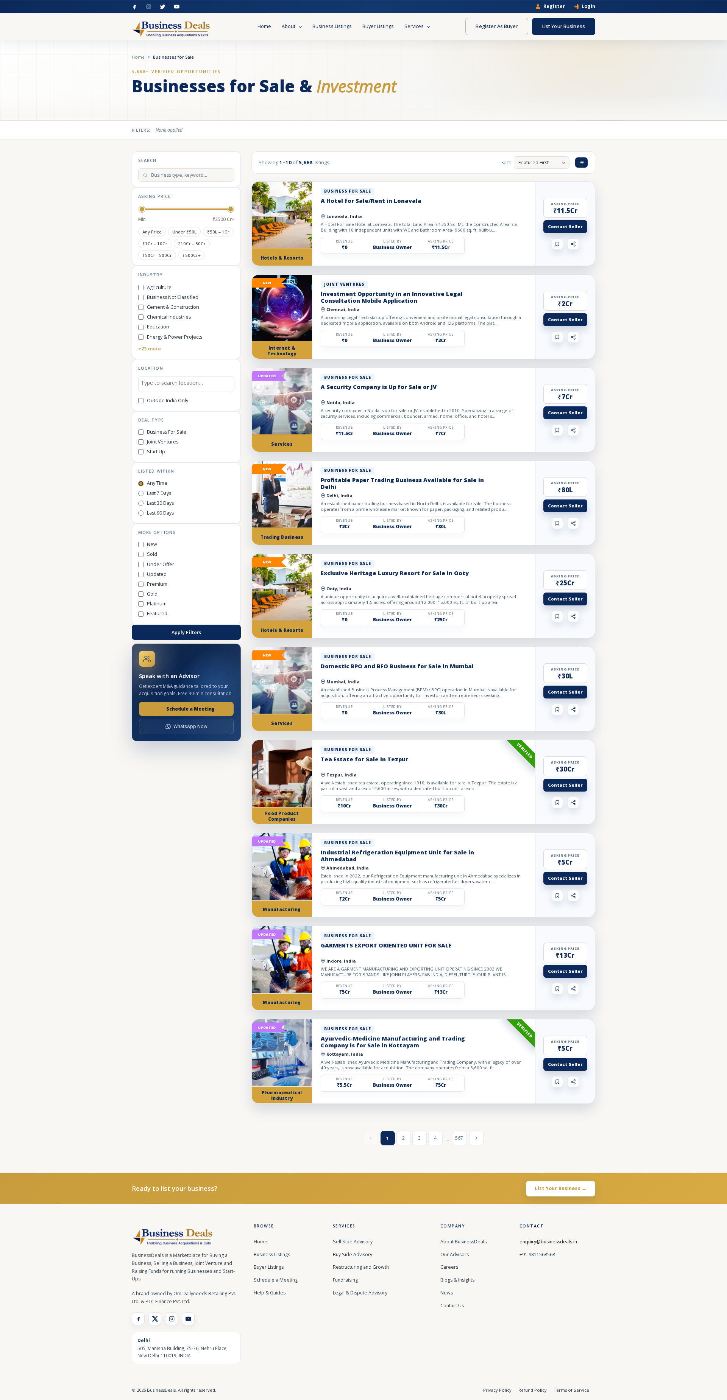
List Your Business (563, 26)
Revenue (344, 241)
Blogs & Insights (457, 1280)
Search (147, 160)
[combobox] (186, 384)
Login (588, 6)
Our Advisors (454, 1254)
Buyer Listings (378, 26)
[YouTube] (176, 6)
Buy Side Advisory (352, 1254)
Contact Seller (565, 226)
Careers (449, 1267)
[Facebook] (134, 6)
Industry (150, 274)
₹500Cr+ (192, 255)
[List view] (581, 162)
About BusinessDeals (463, 1241)
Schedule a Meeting (190, 709)
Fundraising (345, 1280)
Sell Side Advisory (353, 1241)
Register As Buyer (497, 26)
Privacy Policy (497, 1390)
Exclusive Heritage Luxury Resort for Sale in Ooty (395, 573)
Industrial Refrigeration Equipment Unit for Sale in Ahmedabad (397, 855)
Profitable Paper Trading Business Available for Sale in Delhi (402, 483)
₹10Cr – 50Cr (192, 243)
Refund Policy (532, 1390)
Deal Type (151, 420)
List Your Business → (561, 1188)
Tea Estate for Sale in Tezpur (364, 759)
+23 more (149, 348)
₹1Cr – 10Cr (154, 243)
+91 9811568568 (537, 1254)
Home (264, 26)
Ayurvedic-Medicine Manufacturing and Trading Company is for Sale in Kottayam (393, 1041)
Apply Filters (186, 632)
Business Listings (332, 26)
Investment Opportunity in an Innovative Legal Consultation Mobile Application (392, 297)
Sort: (506, 162)
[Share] (573, 244)
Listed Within (156, 471)
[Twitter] (162, 6)
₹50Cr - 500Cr (157, 255)
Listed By (392, 241)
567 (459, 1138)
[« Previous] (371, 1138)
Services (414, 26)
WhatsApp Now (190, 726)
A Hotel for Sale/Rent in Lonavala (371, 200)
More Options (157, 532)
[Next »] (476, 1138)
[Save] (557, 244)
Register (554, 6)
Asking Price (154, 196)
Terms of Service (571, 1390)
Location (150, 368)
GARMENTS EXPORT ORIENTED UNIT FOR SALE (386, 945)
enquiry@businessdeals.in (548, 1241)
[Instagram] (148, 6)
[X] (154, 1318)
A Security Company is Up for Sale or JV (379, 386)
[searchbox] (186, 384)
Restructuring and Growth (361, 1267)
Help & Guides (269, 1293)
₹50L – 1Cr (218, 232)
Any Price (152, 232)
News (446, 1293)
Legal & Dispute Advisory (360, 1293)
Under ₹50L (184, 232)
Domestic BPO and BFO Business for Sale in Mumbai (397, 666)
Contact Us (452, 1305)
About (289, 26)
